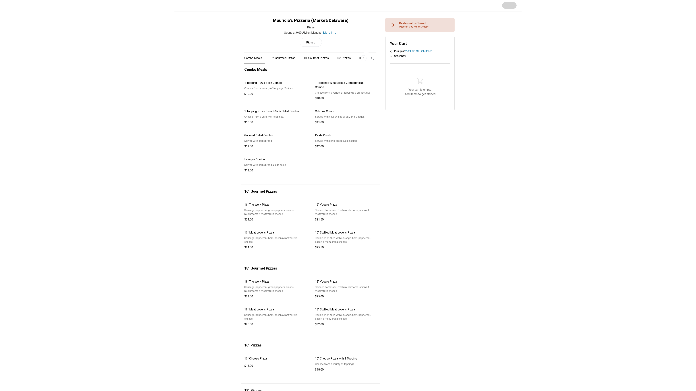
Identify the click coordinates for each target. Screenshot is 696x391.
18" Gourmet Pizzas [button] (316, 58)
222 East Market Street (418, 51)
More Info (329, 32)
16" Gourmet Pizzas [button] (282, 58)
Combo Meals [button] (253, 58)
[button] (275, 88)
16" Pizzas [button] (344, 58)
